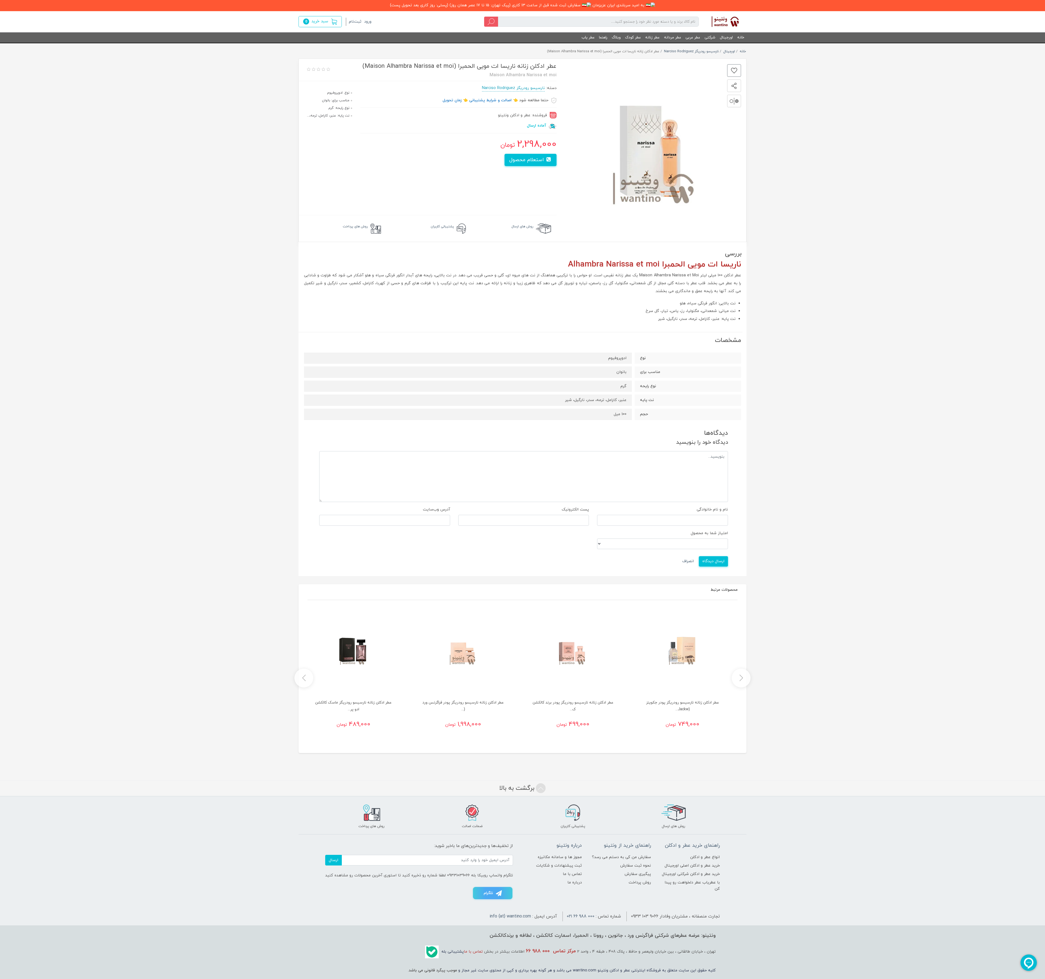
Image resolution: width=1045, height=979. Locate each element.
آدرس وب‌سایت (436, 509)
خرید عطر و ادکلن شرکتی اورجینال (691, 874)
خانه (740, 37)
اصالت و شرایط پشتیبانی (490, 100)
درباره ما (574, 882)
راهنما (603, 37)
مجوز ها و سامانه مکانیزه (560, 857)
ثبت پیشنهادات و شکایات (559, 865)
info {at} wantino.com (510, 916)
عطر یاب (588, 37)
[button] (320, 21)
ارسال (333, 860)
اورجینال (726, 37)
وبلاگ (616, 37)
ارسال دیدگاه (713, 561)
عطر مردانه (672, 37)
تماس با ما (572, 874)
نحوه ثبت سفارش (635, 865)
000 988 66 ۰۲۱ (580, 916)
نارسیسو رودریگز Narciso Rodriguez (513, 88)
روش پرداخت (640, 882)
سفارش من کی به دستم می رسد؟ (621, 857)
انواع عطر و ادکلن (705, 857)
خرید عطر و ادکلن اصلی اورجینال (692, 865)
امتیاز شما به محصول (709, 533)
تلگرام (488, 893)
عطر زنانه (652, 37)
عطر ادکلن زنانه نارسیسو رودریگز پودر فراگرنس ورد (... (463, 706)
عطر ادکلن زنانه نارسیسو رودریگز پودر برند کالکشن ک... (573, 706)
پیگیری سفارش (638, 874)
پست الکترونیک (575, 509)
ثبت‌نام (355, 22)
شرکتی (710, 37)
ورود (367, 22)
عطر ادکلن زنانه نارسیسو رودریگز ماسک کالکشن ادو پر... (353, 706)
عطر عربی (693, 37)
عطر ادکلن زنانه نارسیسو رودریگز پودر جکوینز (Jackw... (682, 706)
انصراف (688, 561)
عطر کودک (633, 37)
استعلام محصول (527, 159)
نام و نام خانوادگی (712, 509)
